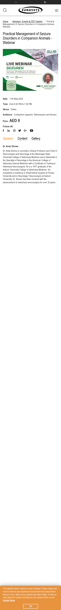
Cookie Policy (9, 600)
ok (30, 606)
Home (5, 21)
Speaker (8, 138)
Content (22, 138)
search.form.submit (5, 10)
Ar (45, 2)
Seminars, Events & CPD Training (27, 21)
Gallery (35, 138)
